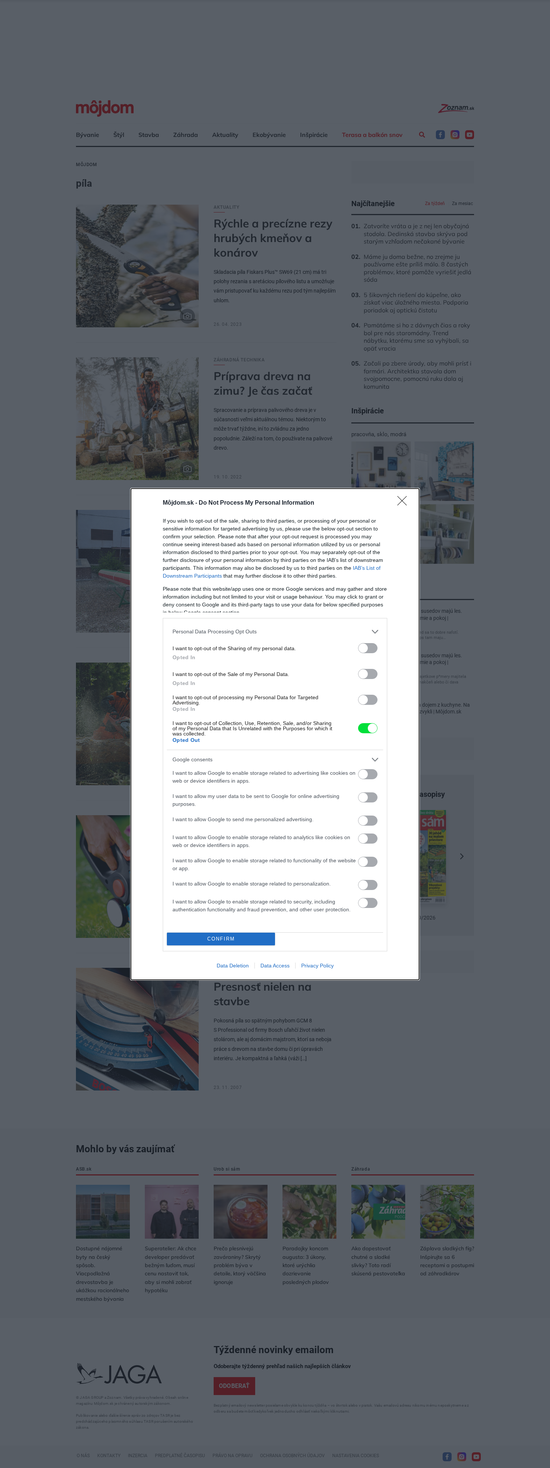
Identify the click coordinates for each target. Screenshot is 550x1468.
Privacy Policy (317, 966)
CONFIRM (221, 939)
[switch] (368, 648)
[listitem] (275, 632)
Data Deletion (233, 966)
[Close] (404, 503)
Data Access (275, 966)
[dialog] (275, 734)
